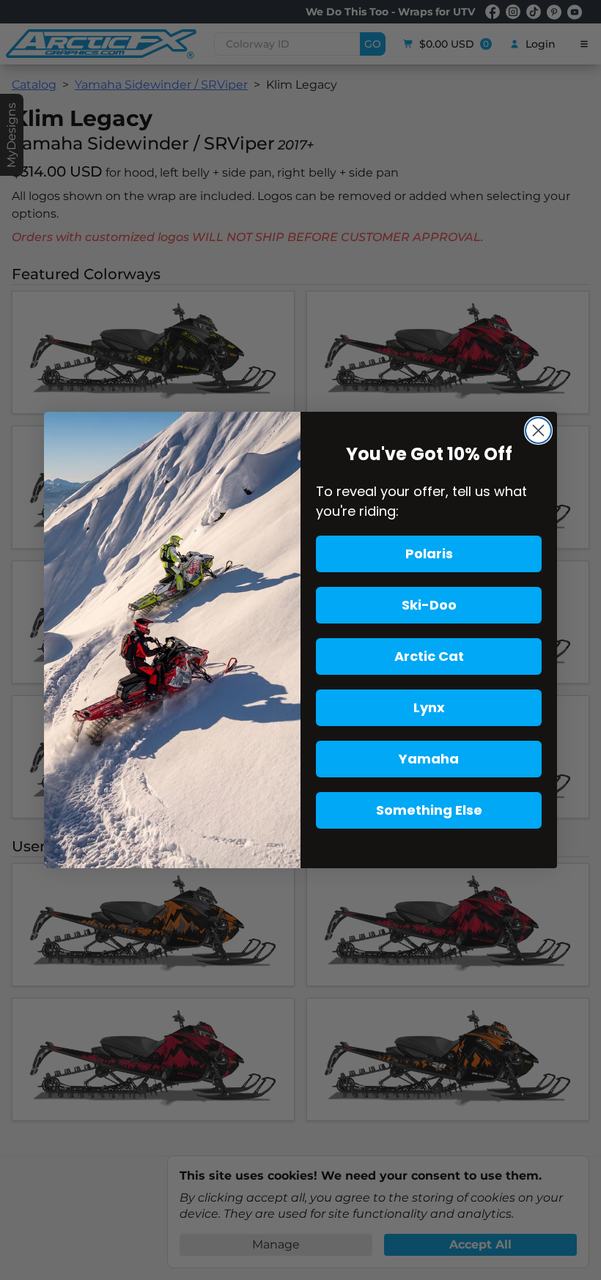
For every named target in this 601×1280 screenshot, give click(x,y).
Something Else (429, 810)
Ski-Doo (429, 605)
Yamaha (429, 759)
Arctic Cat (429, 656)
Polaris (429, 553)
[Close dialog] (538, 430)
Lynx (429, 707)
